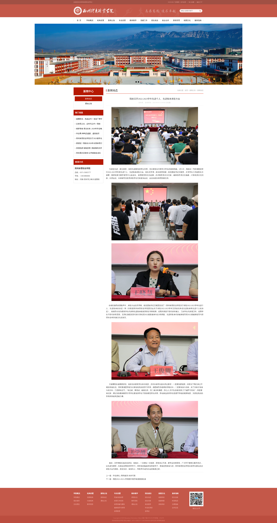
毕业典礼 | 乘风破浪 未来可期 (124, 476)
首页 (186, 90)
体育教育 (117, 511)
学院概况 (77, 497)
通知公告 (88, 103)
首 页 (79, 20)
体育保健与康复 (119, 504)
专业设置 (122, 20)
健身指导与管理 (119, 508)
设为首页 (183, 2)
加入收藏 (191, 2)
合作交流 (175, 508)
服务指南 (198, 20)
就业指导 (148, 504)
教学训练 (134, 501)
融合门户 (199, 2)
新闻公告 (111, 20)
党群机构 (90, 497)
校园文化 (187, 20)
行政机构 (90, 501)
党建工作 (143, 20)
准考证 (147, 511)
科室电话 (175, 501)
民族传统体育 (118, 497)
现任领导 (77, 501)
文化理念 (77, 504)
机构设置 (100, 20)
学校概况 (89, 20)
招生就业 (154, 20)
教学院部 (90, 504)
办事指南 (175, 504)
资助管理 (176, 20)
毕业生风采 (149, 508)
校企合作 (165, 20)
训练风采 (162, 504)
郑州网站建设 (161, 520)
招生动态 (148, 497)
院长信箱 (175, 497)
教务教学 (133, 20)
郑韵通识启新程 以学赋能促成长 (88, 153)
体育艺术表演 (118, 501)
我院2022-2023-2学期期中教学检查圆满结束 (129, 479)
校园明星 (162, 501)
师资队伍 (134, 497)
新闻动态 (88, 99)
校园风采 (162, 497)
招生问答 (148, 501)
